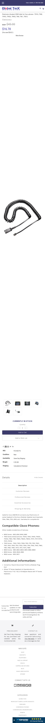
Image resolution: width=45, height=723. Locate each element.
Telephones (22, 657)
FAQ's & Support (22, 660)
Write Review (19, 35)
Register (26, 671)
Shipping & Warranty (22, 509)
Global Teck (22, 699)
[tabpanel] (8, 404)
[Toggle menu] (3, 3)
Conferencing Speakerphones (22, 710)
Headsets (22, 655)
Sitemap (22, 674)
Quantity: (22, 424)
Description (22, 485)
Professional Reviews (22, 497)
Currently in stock (22, 421)
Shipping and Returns (22, 666)
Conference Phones (22, 707)
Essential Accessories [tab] (22, 503)
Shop (22, 652)
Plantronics (22, 715)
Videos (22, 663)
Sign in (18, 671)
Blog (22, 668)
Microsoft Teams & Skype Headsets (22, 701)
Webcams (22, 704)
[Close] (14, 720)
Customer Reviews (22, 491)
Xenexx (22, 712)
